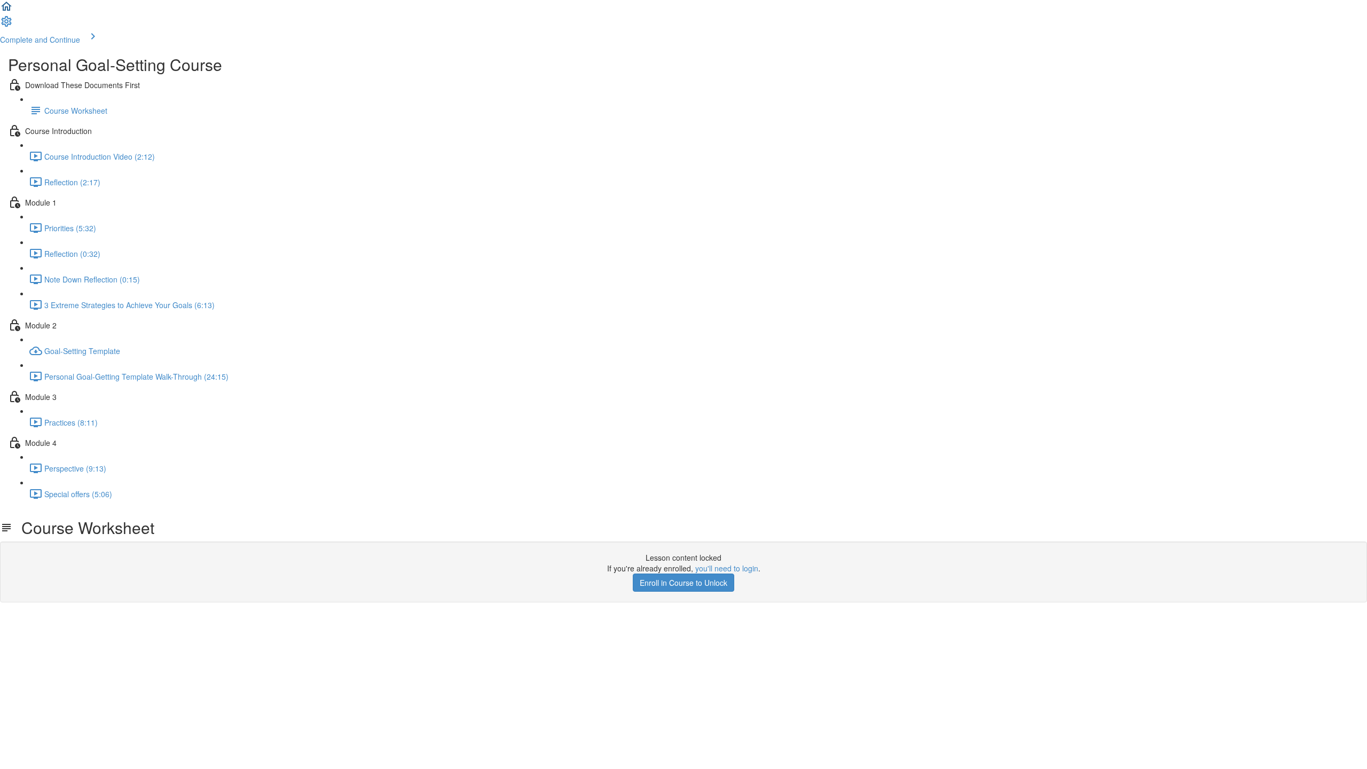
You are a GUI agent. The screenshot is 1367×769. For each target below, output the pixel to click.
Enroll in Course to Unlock (683, 582)
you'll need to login (726, 568)
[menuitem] (6, 24)
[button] (6, 9)
